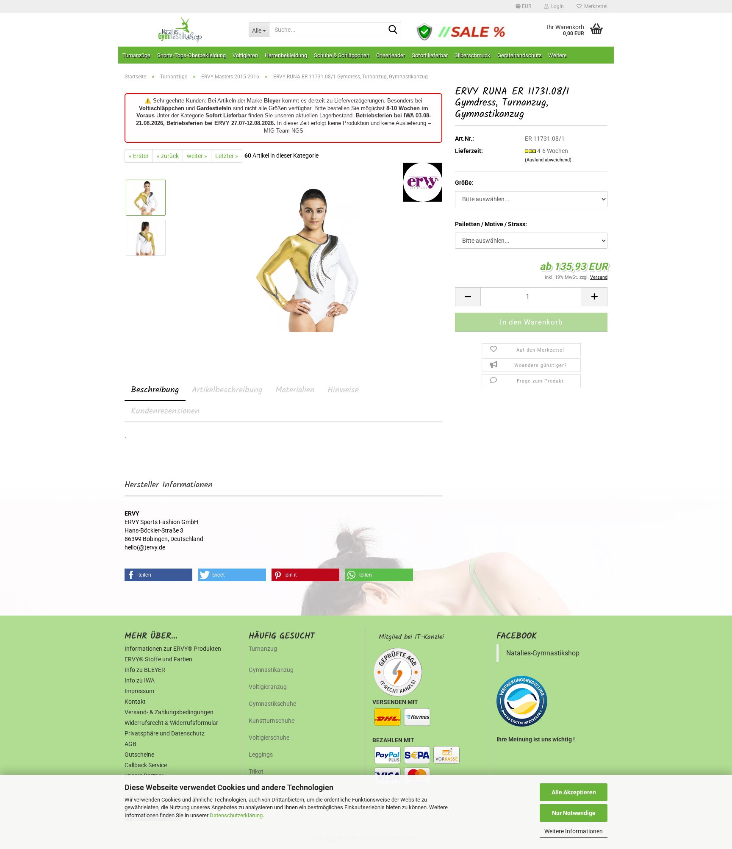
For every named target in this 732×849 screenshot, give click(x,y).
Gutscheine (139, 754)
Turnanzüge (136, 55)
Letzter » (226, 156)
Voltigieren (245, 55)
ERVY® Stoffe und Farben (158, 659)
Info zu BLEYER (145, 669)
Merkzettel (594, 6)
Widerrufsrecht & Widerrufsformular (171, 722)
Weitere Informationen (573, 831)
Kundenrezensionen (165, 411)
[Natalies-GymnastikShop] (180, 30)
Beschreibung (155, 390)
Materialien (295, 390)
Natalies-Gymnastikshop (543, 653)
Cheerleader (390, 55)
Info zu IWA (140, 680)
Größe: (464, 182)
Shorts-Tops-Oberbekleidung (191, 55)
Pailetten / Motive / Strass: (491, 224)
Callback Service (146, 765)
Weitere (557, 55)
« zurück (168, 156)
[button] (523, 6)
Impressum (139, 691)
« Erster (139, 156)
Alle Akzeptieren (574, 792)
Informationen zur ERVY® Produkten (173, 648)
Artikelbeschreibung (227, 390)
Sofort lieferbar (430, 55)
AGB (130, 744)
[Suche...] (393, 30)
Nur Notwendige (574, 813)
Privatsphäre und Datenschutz (165, 733)
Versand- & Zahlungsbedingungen (169, 712)
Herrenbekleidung (286, 55)
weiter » (197, 156)
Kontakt (135, 701)
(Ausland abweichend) (548, 160)
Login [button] (556, 6)
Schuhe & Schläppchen (341, 55)
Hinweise (343, 390)
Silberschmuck (473, 55)
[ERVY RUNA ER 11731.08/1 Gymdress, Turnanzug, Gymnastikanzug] (308, 257)
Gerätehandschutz (519, 55)
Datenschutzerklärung (236, 815)
